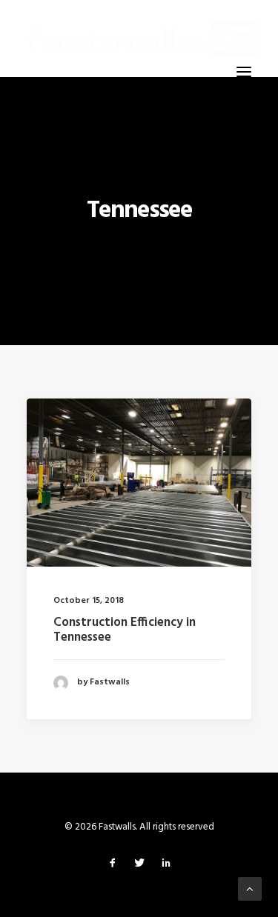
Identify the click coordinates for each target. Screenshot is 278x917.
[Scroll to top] (250, 889)
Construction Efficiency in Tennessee (124, 630)
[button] (244, 71)
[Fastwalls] (143, 38)
